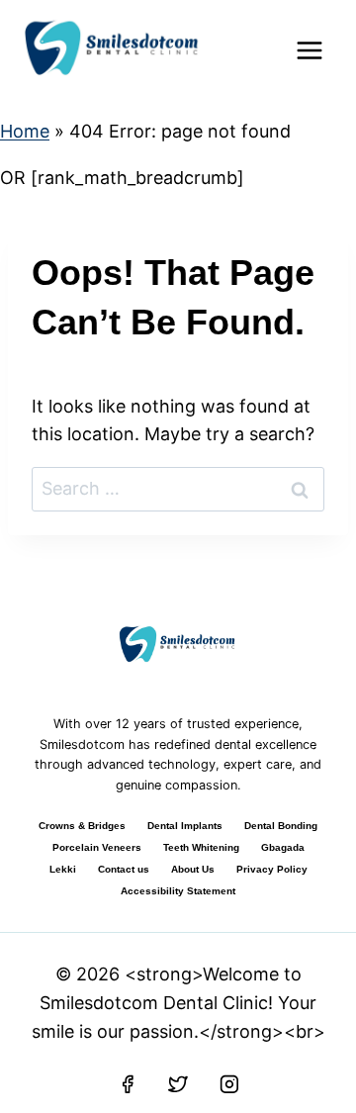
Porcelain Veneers (96, 847)
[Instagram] (229, 1084)
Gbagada (283, 847)
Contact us (123, 869)
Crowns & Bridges (82, 825)
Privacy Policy (272, 869)
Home (24, 131)
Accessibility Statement (178, 890)
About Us (193, 869)
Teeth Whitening (201, 847)
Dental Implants (184, 825)
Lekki (62, 869)
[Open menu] (309, 50)
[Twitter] (178, 1084)
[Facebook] (127, 1084)
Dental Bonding (280, 825)
